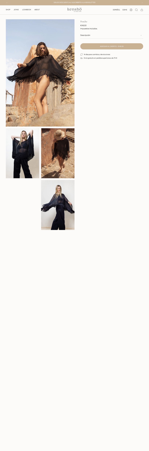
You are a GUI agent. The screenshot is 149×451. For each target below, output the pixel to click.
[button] (8, 10)
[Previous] (7, 3)
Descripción (85, 35)
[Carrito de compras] (141, 10)
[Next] (142, 3)
